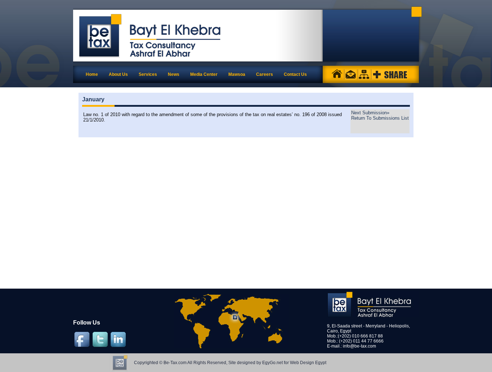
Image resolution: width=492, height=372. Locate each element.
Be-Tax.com (175, 362)
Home (92, 74)
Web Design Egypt (308, 362)
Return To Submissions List (380, 118)
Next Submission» (370, 112)
